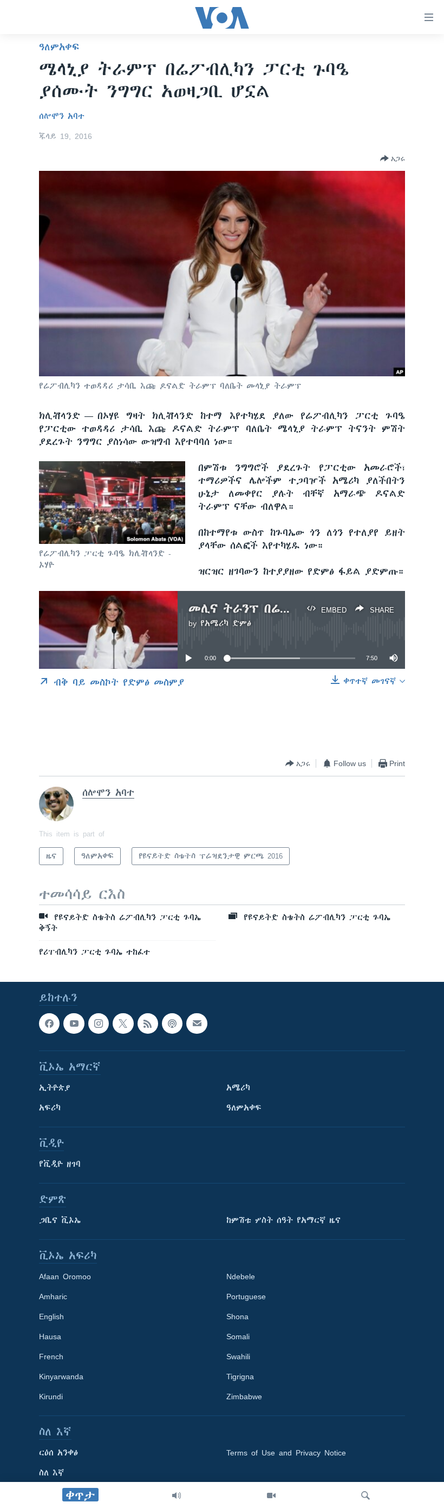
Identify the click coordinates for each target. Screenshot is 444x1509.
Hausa (50, 1336)
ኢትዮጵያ (54, 1088)
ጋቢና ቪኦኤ (60, 1220)
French (51, 1356)
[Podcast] (172, 1023)
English (51, 1316)
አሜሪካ (238, 1088)
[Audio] (176, 1495)
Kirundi (51, 1396)
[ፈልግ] (365, 1495)
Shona (237, 1316)
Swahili (238, 1356)
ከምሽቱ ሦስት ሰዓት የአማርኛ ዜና (283, 1220)
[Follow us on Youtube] (73, 1023)
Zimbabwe (244, 1396)
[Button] (392, 158)
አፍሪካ (50, 1108)
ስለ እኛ (51, 1473)
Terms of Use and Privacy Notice (286, 1453)
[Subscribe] (196, 1023)
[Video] (271, 1495)
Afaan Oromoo (65, 1276)
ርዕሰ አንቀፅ (58, 1453)
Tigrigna (240, 1376)
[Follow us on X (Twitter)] (123, 1023)
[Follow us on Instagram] (98, 1023)
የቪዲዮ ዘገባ (60, 1164)
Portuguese (246, 1296)
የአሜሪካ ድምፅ (225, 623)
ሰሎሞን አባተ (61, 116)
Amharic (53, 1296)
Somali (238, 1336)
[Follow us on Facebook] (49, 1023)
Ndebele (240, 1276)
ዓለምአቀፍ (59, 47)
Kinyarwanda (61, 1376)
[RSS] (148, 1023)
